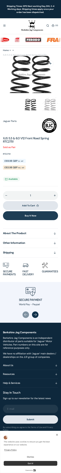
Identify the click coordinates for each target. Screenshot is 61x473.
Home (6, 50)
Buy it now (30, 215)
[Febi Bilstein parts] (15, 40)
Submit (30, 419)
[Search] (47, 25)
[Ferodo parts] (31, 40)
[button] (4, 25)
